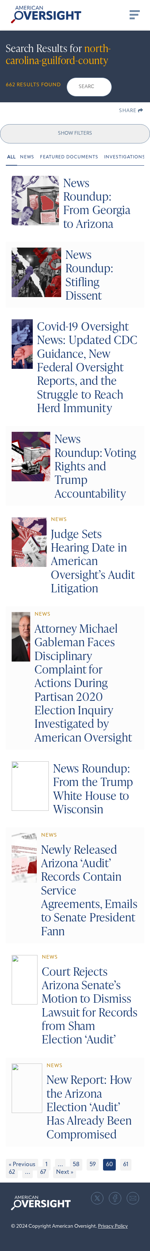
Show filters (75, 133)
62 (12, 1172)
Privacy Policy (113, 1226)
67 (43, 1172)
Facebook (115, 1198)
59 (93, 1165)
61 (126, 1165)
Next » (64, 1172)
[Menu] (134, 14)
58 (76, 1165)
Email (133, 1198)
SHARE (128, 110)
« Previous (22, 1165)
